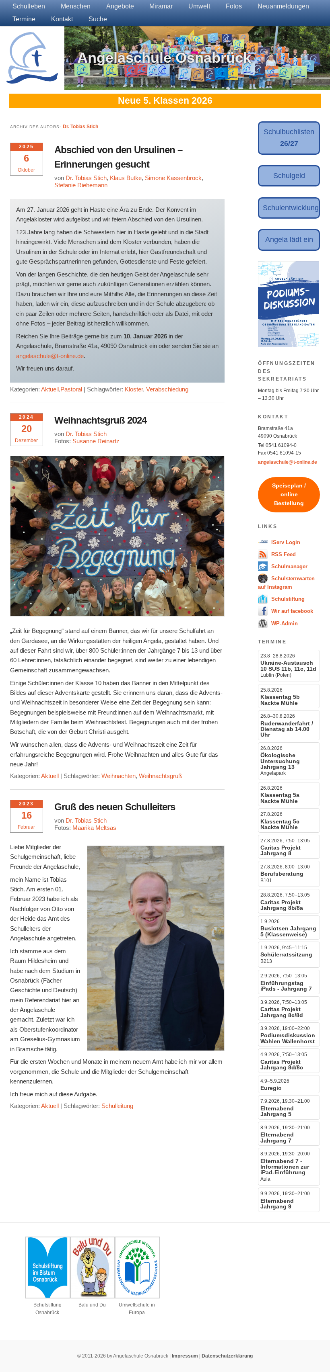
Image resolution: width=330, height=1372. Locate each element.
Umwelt (199, 6)
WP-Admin (284, 623)
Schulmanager (288, 566)
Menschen (76, 6)
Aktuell (50, 389)
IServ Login (285, 542)
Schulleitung (117, 1105)
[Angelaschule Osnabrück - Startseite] (32, 78)
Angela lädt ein (289, 239)
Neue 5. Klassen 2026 (165, 101)
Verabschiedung (167, 389)
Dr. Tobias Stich (80, 126)
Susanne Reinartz (96, 441)
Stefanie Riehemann (80, 185)
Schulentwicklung (291, 208)
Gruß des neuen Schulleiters (114, 806)
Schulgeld (289, 176)
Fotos (234, 6)
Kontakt (62, 19)
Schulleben (28, 6)
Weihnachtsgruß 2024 (100, 420)
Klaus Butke (126, 177)
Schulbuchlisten (289, 137)
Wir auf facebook (291, 611)
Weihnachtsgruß (160, 775)
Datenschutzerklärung (227, 1356)
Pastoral (71, 389)
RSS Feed (283, 554)
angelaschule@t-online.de (50, 355)
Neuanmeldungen (283, 6)
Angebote (120, 6)
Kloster (134, 389)
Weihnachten (118, 775)
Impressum (185, 1356)
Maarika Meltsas (94, 827)
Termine (23, 19)
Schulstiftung (287, 599)
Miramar (161, 6)
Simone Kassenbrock (173, 177)
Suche (98, 19)
